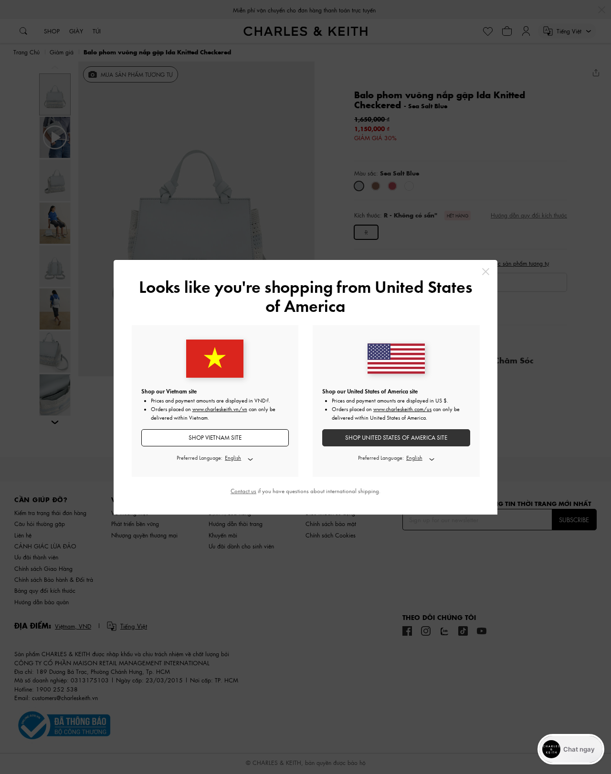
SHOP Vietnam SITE (215, 437)
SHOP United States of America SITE (396, 437)
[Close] (486, 272)
